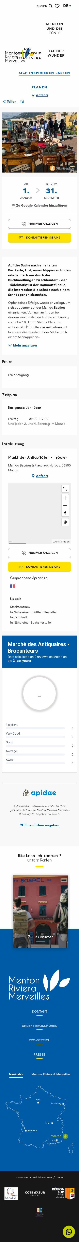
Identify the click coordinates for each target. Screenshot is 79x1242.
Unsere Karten (21, 1177)
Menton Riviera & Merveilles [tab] (50, 1074)
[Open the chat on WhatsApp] (69, 1232)
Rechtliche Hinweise (42, 1177)
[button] (50, 6)
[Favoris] (57, 6)
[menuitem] (54, 28)
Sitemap (60, 1177)
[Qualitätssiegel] (11, 1193)
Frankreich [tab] (16, 1074)
